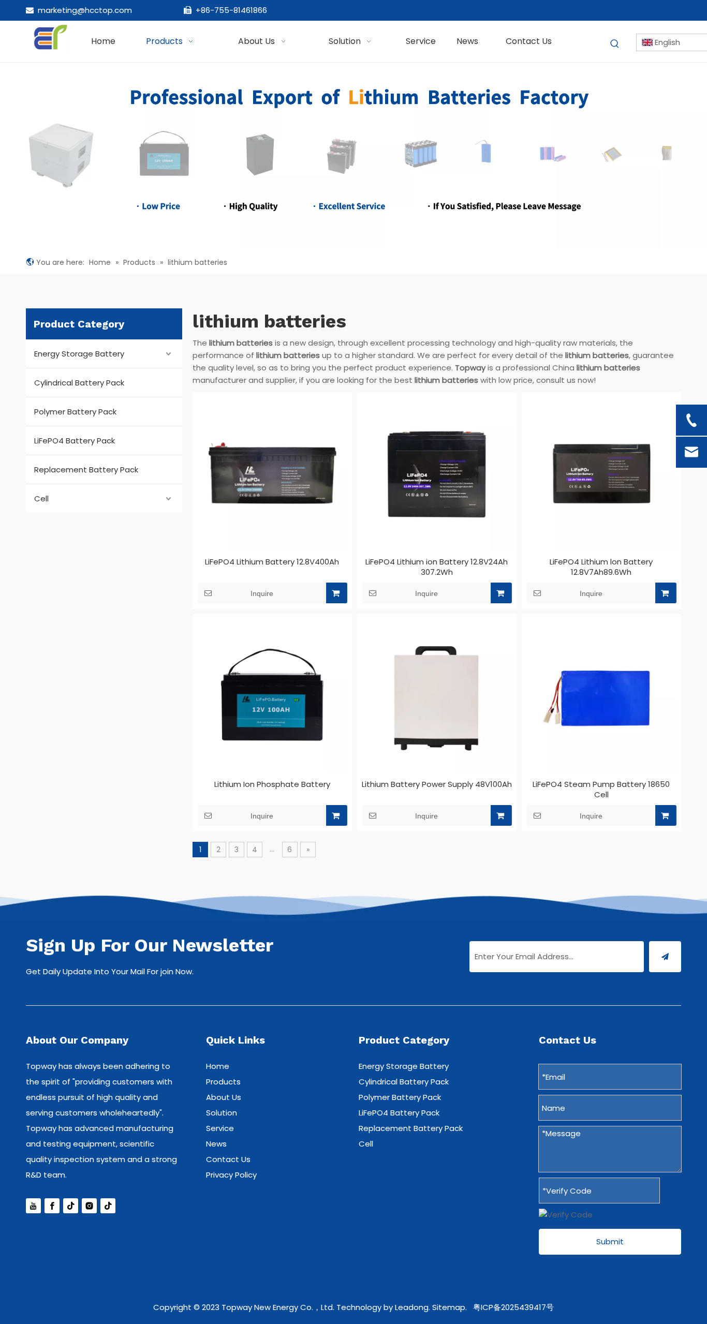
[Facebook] (52, 1205)
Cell (41, 498)
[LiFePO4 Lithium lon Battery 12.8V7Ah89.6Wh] (601, 474)
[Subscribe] (665, 956)
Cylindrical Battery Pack (79, 382)
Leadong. (412, 1307)
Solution (221, 1112)
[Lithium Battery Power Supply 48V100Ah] (436, 697)
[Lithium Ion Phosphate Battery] (272, 697)
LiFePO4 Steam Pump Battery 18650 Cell (601, 789)
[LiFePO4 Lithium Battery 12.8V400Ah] (272, 474)
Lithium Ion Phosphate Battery (272, 784)
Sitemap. (449, 1307)
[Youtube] (33, 1205)
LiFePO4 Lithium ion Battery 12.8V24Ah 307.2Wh (436, 567)
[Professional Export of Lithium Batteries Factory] (353, 156)
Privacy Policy (231, 1174)
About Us (223, 1097)
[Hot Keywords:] (615, 44)
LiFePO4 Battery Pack (74, 440)
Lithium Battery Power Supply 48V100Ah (437, 784)
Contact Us (228, 1159)
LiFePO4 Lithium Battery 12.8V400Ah (272, 562)
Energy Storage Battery (79, 353)
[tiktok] (107, 1205)
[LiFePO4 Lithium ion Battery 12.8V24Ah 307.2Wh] (436, 474)
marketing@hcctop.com (85, 10)
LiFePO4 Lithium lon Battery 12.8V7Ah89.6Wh (601, 567)
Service (220, 1128)
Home (217, 1066)
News (216, 1143)
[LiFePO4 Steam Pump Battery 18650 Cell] (601, 697)
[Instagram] (89, 1205)
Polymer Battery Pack (75, 411)
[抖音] (70, 1205)
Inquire (262, 593)
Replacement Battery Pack (86, 469)
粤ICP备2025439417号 (513, 1307)
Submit (610, 1241)
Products (223, 1081)
